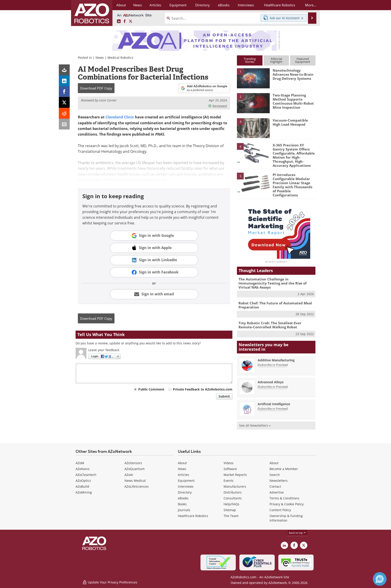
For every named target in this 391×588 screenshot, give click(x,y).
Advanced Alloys (271, 382)
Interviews (185, 486)
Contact (275, 486)
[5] (253, 182)
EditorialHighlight (276, 60)
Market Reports (235, 475)
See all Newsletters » (255, 425)
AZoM (80, 463)
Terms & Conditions (284, 498)
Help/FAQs (231, 504)
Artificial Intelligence (274, 404)
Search (274, 475)
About (182, 463)
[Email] (64, 124)
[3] (253, 128)
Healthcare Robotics (193, 516)
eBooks (183, 498)
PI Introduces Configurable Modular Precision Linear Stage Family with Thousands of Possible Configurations (292, 184)
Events (229, 480)
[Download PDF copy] (64, 69)
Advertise (276, 492)
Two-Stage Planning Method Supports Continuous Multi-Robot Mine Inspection (293, 101)
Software (230, 469)
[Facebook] (64, 91)
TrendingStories (250, 60)
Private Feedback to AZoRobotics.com (202, 389)
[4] (253, 153)
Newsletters (278, 480)
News (99, 57)
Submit (224, 396)
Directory (185, 492)
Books (182, 504)
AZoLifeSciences (136, 486)
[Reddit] (64, 113)
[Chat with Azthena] (379, 579)
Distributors (233, 492)
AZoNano (82, 469)
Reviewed (219, 106)
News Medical (135, 480)
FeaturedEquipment (302, 60)
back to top (296, 533)
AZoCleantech (86, 475)
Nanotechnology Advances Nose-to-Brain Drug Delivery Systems (293, 74)
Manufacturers (235, 486)
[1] (253, 78)
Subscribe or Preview (273, 365)
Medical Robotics (120, 57)
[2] (253, 103)
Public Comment (151, 389)
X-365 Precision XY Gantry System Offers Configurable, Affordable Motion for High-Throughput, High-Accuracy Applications (294, 155)
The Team (231, 516)
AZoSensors (133, 463)
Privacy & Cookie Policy (286, 504)
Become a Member (283, 469)
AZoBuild (82, 486)
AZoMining (84, 492)
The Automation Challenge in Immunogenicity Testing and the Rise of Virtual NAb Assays (272, 283)
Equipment (186, 480)
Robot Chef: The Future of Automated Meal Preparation (275, 305)
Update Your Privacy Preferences (112, 582)
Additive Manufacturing (276, 360)
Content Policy (280, 510)
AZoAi (128, 475)
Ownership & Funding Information (286, 518)
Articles (183, 475)
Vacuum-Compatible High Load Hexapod (290, 122)
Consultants (233, 498)
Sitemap (230, 510)
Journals (184, 510)
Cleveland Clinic (119, 117)
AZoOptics (83, 480)
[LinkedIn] (64, 80)
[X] (64, 102)
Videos (229, 463)
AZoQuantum (134, 469)
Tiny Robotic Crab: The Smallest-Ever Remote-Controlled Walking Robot (269, 325)
